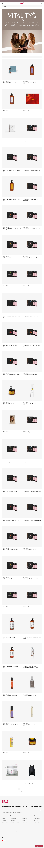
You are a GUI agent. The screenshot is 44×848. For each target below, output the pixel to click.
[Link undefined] (2, 837)
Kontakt (23, 820)
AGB (11, 824)
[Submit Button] (40, 810)
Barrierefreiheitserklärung (27, 826)
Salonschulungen (37, 818)
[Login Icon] (41, 3)
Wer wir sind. (24, 818)
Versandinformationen (14, 822)
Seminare (36, 820)
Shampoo (3, 818)
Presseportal (24, 824)
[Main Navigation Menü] (2, 3)
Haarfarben (4, 824)
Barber (3, 826)
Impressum (12, 820)
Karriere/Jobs (24, 822)
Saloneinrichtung (5, 822)
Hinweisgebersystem (14, 829)
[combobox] (22, 791)
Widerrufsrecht (13, 827)
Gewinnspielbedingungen (15, 831)
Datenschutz (12, 826)
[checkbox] (2, 812)
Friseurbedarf (4, 820)
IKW (11, 833)
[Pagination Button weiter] (26, 788)
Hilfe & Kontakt (13, 818)
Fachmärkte (36, 822)
